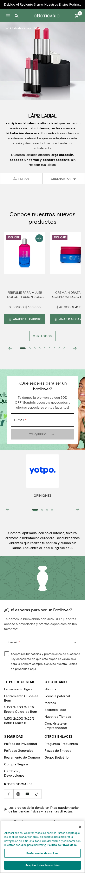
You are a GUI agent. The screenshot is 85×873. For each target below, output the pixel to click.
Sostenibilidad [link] (55, 710)
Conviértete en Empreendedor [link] (56, 725)
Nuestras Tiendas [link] (58, 716)
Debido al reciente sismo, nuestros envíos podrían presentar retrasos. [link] (42, 4)
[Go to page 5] (44, 348)
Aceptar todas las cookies (42, 865)
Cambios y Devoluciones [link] (14, 773)
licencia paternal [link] (57, 696)
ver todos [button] (42, 336)
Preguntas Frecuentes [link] (61, 744)
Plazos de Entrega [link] (58, 750)
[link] (7, 28)
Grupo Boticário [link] (56, 757)
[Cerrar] (80, 826)
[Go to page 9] (64, 348)
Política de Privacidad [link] (20, 744)
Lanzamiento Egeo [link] (18, 689)
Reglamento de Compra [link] (22, 757)
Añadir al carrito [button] (27, 319)
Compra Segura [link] (16, 764)
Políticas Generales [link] (18, 750)
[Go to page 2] (29, 348)
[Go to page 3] (34, 348)
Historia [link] (50, 689)
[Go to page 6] (49, 348)
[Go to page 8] (59, 348)
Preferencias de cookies (42, 853)
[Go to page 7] (54, 348)
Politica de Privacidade (62, 845)
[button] (8, 16)
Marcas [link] (50, 703)
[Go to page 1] (22, 348)
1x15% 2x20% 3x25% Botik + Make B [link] (19, 720)
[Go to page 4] (39, 348)
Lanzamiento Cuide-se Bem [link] (21, 698)
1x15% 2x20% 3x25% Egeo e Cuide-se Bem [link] (20, 709)
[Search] (16, 15)
